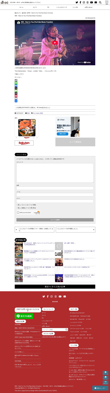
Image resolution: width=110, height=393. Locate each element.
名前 (17, 185)
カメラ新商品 (75, 142)
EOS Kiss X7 (85, 316)
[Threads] (55, 93)
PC (48, 7)
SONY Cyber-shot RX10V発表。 (24, 337)
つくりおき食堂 (73, 348)
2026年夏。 (18, 324)
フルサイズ (74, 331)
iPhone (81, 319)
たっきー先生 (73, 370)
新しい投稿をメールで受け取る (27, 208)
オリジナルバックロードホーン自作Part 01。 (77, 267)
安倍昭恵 (71, 358)
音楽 (28, 113)
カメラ (35, 7)
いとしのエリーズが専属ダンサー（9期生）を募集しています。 (36, 229)
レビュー (74, 335)
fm (34, 113)
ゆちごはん (72, 353)
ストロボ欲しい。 (20, 352)
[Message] (55, 90)
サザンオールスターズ (77, 328)
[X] (55, 88)
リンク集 (75, 7)
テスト (88, 328)
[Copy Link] (55, 80)
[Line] (55, 83)
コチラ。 (64, 337)
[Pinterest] (55, 96)
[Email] (55, 98)
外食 (72, 338)
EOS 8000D (74, 316)
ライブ (83, 331)
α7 (88, 319)
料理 (79, 338)
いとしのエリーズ (62, 7)
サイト (18, 198)
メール (18, 192)
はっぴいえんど (73, 374)
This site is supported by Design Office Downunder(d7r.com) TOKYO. (36, 390)
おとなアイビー (73, 361)
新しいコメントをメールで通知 (27, 205)
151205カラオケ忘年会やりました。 (74, 259)
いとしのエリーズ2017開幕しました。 (68, 228)
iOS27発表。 (18, 361)
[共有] (55, 101)
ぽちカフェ (72, 379)
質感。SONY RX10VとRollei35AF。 (25, 328)
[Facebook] (55, 85)
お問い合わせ (88, 7)
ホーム (21, 7)
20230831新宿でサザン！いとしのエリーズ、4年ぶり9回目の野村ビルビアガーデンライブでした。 (79, 276)
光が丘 (82, 335)
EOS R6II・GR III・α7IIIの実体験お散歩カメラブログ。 (26, 2)
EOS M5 (73, 319)
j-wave (37, 113)
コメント (19, 162)
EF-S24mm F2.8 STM (77, 313)
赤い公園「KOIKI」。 (70, 243)
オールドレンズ (75, 325)
